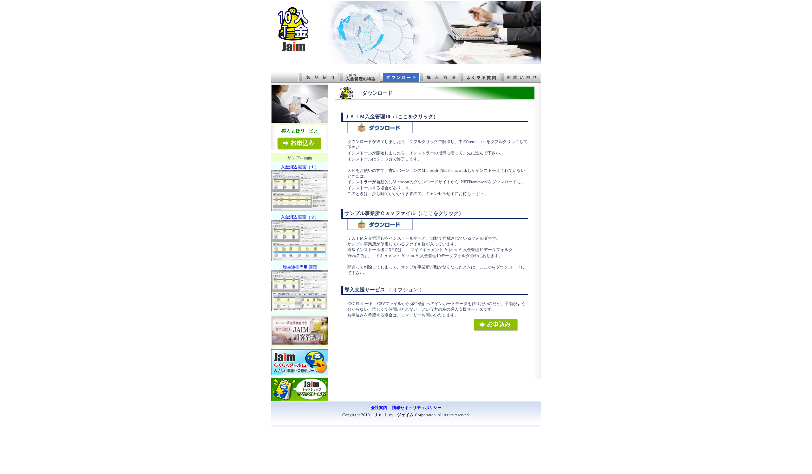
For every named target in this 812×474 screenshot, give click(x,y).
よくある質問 (479, 77)
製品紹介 (318, 77)
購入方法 (439, 77)
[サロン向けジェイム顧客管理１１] (299, 343)
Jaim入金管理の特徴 (358, 77)
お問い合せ (520, 77)
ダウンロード (399, 77)
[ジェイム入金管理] (293, 50)
